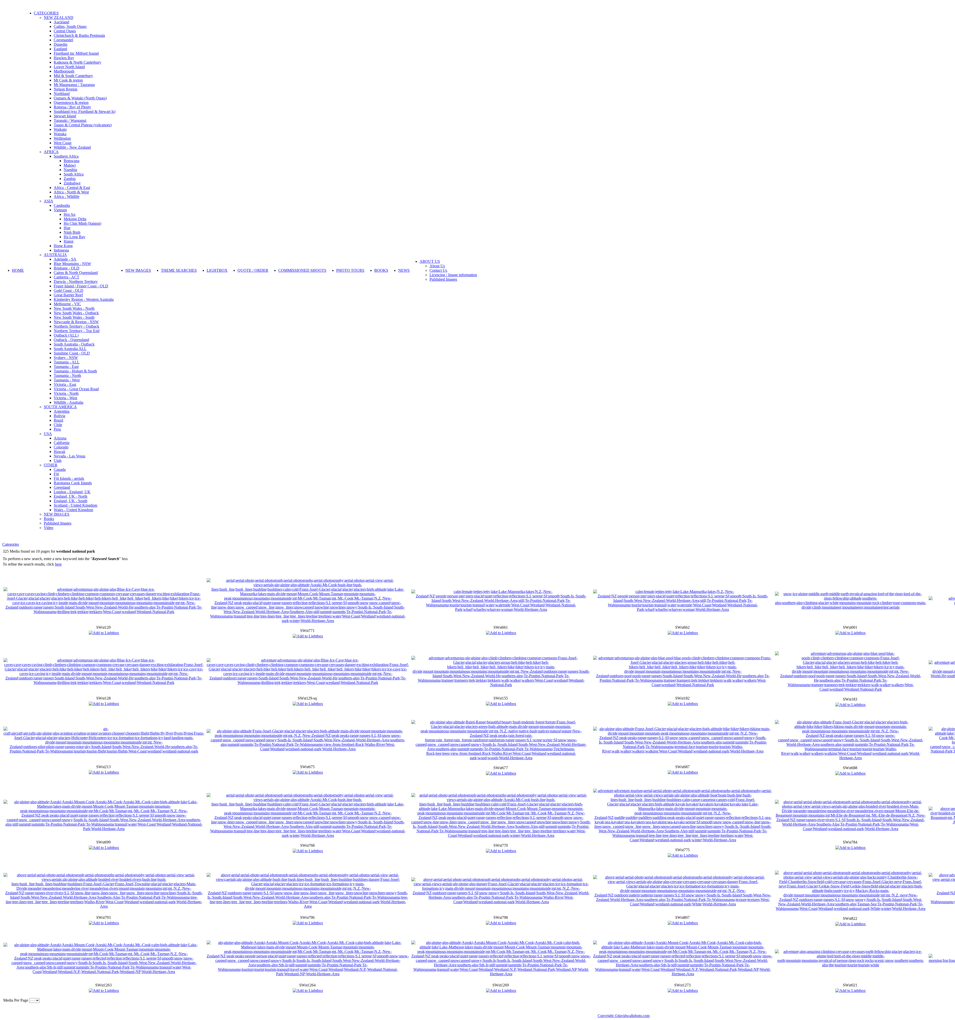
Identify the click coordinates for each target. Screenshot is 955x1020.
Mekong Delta (75, 219)
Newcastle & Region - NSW (76, 322)
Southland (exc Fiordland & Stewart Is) (84, 111)
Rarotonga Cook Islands (73, 483)
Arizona (60, 438)
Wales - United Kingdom (73, 510)
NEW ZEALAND (58, 17)
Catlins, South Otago (70, 26)
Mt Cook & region (68, 80)
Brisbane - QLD (66, 268)
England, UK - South (70, 501)
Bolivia (59, 416)
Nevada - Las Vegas (69, 456)
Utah (57, 460)
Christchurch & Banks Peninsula (79, 35)
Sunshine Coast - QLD (72, 353)
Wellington (62, 138)
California (61, 443)
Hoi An (69, 214)
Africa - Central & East (72, 187)
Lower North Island (69, 67)
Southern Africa (66, 156)
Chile (58, 425)
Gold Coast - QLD (68, 290)
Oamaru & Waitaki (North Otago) (80, 98)
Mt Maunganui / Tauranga (74, 85)
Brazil (58, 420)
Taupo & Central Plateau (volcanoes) (83, 125)
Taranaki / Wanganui (70, 120)
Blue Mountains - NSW (72, 264)
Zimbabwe (72, 183)
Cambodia (62, 205)
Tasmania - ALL (67, 362)
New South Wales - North (74, 308)
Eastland (60, 49)
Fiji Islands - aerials (69, 478)
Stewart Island (65, 116)
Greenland (62, 487)
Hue (67, 228)
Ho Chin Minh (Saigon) (82, 223)
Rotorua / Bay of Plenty (72, 107)
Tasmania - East (66, 366)
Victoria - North (66, 393)
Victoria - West (65, 398)
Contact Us (438, 270)
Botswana (71, 161)
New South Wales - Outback (76, 313)
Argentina (61, 411)
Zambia (70, 179)
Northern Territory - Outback (76, 326)
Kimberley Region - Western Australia (84, 299)
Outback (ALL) (66, 335)
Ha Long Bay (74, 237)
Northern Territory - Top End (76, 331)
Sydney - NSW (66, 357)
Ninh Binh (72, 232)
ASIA (48, 201)
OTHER (50, 465)
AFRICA (51, 152)
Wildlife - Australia (68, 402)
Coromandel (63, 40)
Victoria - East (65, 384)
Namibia (70, 170)
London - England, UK (72, 492)
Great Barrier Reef (68, 295)
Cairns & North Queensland (76, 272)
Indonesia (61, 250)
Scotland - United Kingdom (75, 505)
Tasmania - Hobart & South (75, 371)
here (58, 564)
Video (48, 528)
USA (48, 434)
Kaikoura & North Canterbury (77, 62)
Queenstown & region (71, 102)
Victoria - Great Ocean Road (76, 389)
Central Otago (65, 31)
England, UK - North (70, 496)
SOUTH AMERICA (60, 407)
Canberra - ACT (66, 277)
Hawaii (59, 451)
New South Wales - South (74, 317)
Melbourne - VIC (67, 304)
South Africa (74, 174)
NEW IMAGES (56, 514)
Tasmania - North (67, 375)
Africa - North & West (71, 192)
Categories (10, 544)
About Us (437, 266)
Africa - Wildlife (66, 196)
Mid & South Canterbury (73, 76)
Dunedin (60, 44)
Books (49, 519)
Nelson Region (65, 89)
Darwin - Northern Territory (76, 281)
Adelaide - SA (65, 259)
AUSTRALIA (55, 255)
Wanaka (60, 134)
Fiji (56, 474)
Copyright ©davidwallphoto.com (624, 1016)
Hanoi (68, 241)
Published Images (57, 523)
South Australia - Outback (74, 344)
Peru (57, 429)
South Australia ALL (70, 349)
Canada (60, 469)
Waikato (60, 129)
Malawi (70, 165)
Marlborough (64, 71)
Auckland (61, 22)
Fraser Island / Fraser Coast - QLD (81, 286)
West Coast (62, 143)
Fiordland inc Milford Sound (76, 53)
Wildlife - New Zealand (72, 147)
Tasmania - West (67, 380)
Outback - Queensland (71, 340)
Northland (62, 93)
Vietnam (60, 210)
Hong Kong (63, 246)
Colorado (61, 447)
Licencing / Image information (453, 275)
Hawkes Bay (64, 58)
